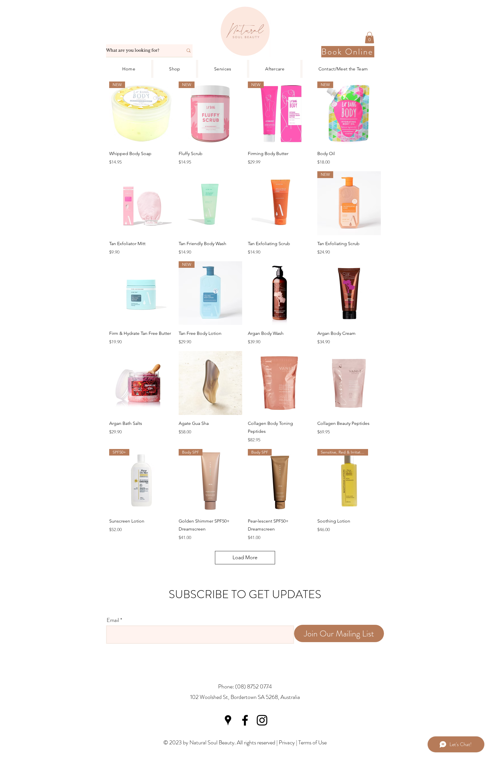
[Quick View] (141, 203)
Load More (245, 557)
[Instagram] (262, 720)
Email (113, 620)
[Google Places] (228, 720)
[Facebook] (245, 720)
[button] (369, 37)
